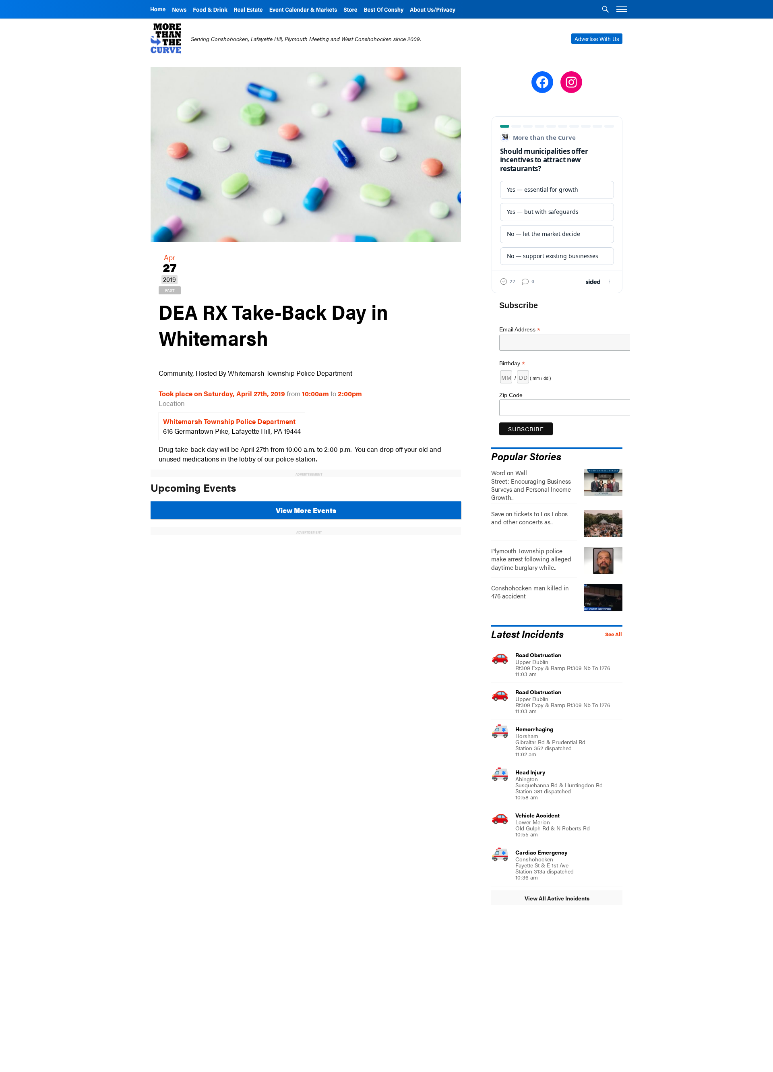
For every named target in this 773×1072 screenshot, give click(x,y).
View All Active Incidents (557, 898)
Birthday (512, 363)
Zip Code (511, 395)
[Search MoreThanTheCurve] (605, 10)
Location (172, 403)
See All (613, 634)
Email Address (519, 329)
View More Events (306, 510)
